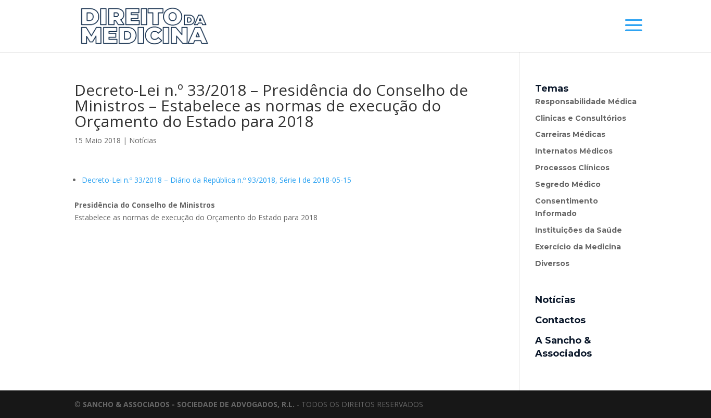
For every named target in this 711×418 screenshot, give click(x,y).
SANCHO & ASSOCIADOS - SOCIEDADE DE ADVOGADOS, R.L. (189, 404)
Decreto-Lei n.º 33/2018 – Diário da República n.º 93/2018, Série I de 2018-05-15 (216, 180)
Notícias (143, 140)
